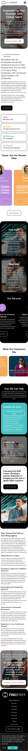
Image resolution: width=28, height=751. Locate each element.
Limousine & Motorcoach (13, 417)
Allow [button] (12, 747)
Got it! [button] (4, 747)
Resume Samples (14, 700)
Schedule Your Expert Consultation (14, 682)
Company (14, 706)
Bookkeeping (9, 425)
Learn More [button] (5, 743)
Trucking (19, 425)
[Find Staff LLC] (9, 2)
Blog (14, 721)
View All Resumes (14, 213)
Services (14, 703)
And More (18, 429)
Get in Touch (14, 724)
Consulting (8, 429)
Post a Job (14, 718)
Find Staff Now (14, 249)
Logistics (8, 421)
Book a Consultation (12, 41)
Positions (14, 715)
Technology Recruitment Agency (14, 412)
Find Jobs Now (14, 285)
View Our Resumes (10, 487)
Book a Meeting (12, 729)
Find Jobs (14, 712)
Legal (16, 421)
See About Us (7, 108)
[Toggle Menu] (25, 2)
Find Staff (14, 709)
